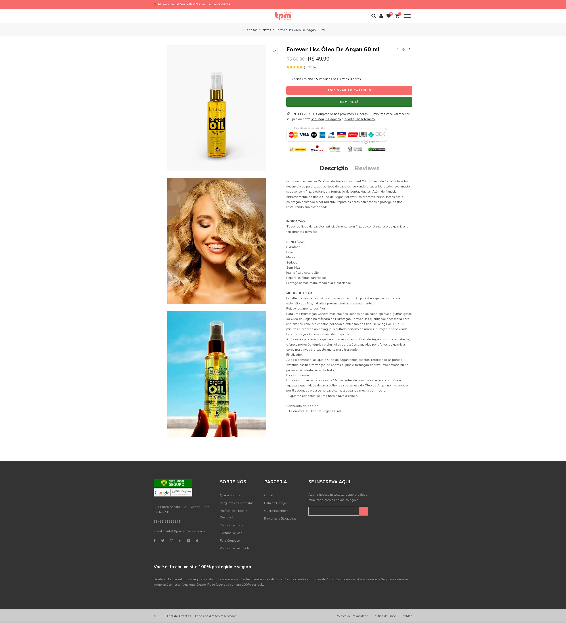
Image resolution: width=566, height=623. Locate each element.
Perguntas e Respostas (236, 503)
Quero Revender (276, 510)
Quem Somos (230, 495)
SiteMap (406, 616)
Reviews (367, 168)
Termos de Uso (231, 533)
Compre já (349, 102)
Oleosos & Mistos (258, 30)
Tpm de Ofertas (178, 616)
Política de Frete (231, 525)
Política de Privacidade (352, 616)
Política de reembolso (236, 548)
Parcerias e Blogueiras (280, 518)
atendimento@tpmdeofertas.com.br (179, 531)
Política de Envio (384, 616)
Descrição (333, 168)
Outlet (268, 495)
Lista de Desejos (276, 503)
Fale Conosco (230, 540)
